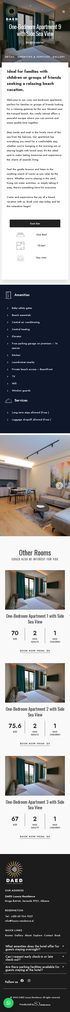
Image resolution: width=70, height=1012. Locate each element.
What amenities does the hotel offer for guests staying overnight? (32, 948)
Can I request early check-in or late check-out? (29, 958)
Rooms (9, 935)
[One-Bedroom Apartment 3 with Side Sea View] (35, 775)
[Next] (59, 485)
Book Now (35, 223)
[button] (35, 948)
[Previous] (10, 485)
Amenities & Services (34, 56)
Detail (10, 56)
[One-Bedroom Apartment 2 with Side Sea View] (35, 683)
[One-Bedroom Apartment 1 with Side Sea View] (35, 590)
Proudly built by (27, 1004)
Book (57, 935)
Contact (49, 935)
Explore (38, 935)
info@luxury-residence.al (19, 921)
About (28, 935)
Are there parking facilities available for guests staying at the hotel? (32, 968)
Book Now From (35, 650)
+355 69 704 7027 (22, 916)
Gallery (58, 56)
